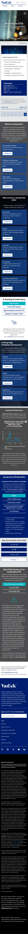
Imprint (3, 739)
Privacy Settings (6, 743)
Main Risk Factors (9, 102)
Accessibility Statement (8, 733)
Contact (3, 724)
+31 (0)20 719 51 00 (11, 670)
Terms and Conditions (8, 730)
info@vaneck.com (6, 908)
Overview (5, 6)
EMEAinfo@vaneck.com (11, 672)
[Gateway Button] (19, 2)
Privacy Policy (5, 727)
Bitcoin (13, 6)
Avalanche (10, 336)
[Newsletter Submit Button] (25, 716)
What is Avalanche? (15, 38)
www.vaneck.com (20, 657)
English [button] (23, 2)
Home (2, 720)
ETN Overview (4, 38)
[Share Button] (25, 13)
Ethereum (20, 6)
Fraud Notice (5, 736)
